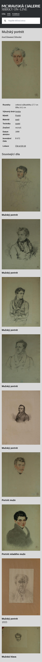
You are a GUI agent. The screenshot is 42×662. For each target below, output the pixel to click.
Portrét (18, 116)
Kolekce (15, 14)
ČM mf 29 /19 (20, 146)
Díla (3, 14)
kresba (18, 111)
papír (17, 120)
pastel (17, 124)
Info (9, 14)
